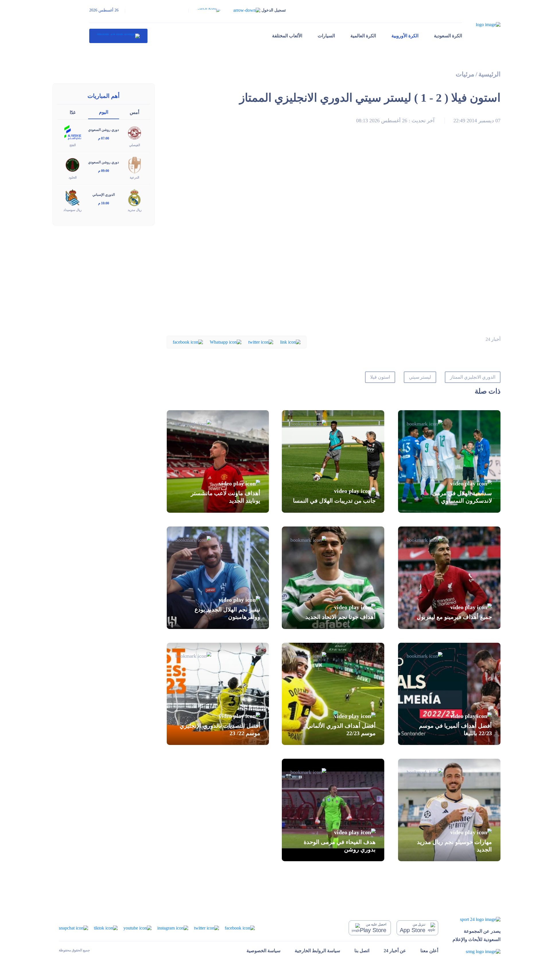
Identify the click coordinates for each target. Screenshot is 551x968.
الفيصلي (134, 145)
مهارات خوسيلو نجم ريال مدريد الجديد (454, 845)
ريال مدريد (134, 210)
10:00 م (103, 203)
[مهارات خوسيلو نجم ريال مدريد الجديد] (449, 810)
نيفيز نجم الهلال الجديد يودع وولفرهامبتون (227, 613)
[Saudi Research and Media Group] (476, 951)
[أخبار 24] (118, 36)
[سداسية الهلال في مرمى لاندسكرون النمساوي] (449, 461)
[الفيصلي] (134, 132)
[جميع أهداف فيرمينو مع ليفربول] (449, 577)
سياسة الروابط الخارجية (317, 950)
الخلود (73, 177)
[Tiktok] (106, 927)
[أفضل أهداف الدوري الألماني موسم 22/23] (333, 694)
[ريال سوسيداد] (72, 197)
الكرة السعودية (448, 35)
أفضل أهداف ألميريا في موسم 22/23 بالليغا (455, 729)
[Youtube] (137, 927)
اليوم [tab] (103, 112)
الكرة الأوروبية (404, 35)
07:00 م (103, 138)
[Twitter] (260, 341)
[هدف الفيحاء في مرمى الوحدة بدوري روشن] (333, 810)
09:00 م (103, 171)
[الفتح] (72, 132)
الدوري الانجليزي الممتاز (472, 377)
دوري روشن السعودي (103, 130)
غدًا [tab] (72, 112)
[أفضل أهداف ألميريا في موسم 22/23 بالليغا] (449, 694)
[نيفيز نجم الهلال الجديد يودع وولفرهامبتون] (218, 577)
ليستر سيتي (420, 377)
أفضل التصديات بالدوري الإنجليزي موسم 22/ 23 (220, 729)
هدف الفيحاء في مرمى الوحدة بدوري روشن (340, 845)
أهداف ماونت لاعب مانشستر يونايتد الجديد (225, 497)
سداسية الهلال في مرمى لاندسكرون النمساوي (462, 497)
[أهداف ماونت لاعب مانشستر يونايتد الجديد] (218, 461)
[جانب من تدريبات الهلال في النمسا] (333, 461)
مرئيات (465, 74)
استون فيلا (380, 377)
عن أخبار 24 (395, 950)
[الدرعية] (134, 164)
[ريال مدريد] (134, 197)
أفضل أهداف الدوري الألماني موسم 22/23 (341, 729)
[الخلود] (72, 164)
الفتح (72, 145)
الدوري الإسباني (103, 195)
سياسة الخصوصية (263, 950)
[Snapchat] (73, 927)
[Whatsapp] (225, 341)
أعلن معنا (429, 950)
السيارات (326, 35)
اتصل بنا (361, 950)
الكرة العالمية (363, 35)
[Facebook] (188, 341)
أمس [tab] (134, 112)
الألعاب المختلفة (287, 35)
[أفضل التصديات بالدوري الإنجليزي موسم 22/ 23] (218, 694)
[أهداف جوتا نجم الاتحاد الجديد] (333, 577)
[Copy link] (290, 341)
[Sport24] (476, 919)
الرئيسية (489, 74)
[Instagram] (172, 927)
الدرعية (134, 177)
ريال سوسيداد (72, 210)
